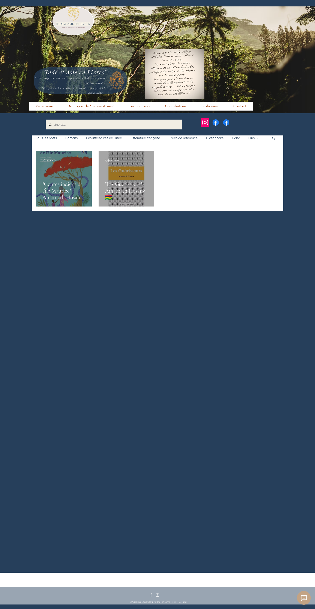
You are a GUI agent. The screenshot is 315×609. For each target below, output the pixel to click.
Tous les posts (46, 138)
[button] (274, 138)
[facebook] (151, 595)
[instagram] (157, 595)
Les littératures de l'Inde (104, 138)
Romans (71, 138)
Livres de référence (183, 138)
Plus (251, 138)
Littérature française (145, 138)
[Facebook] (216, 122)
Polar (236, 138)
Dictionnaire (215, 138)
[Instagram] (205, 122)
